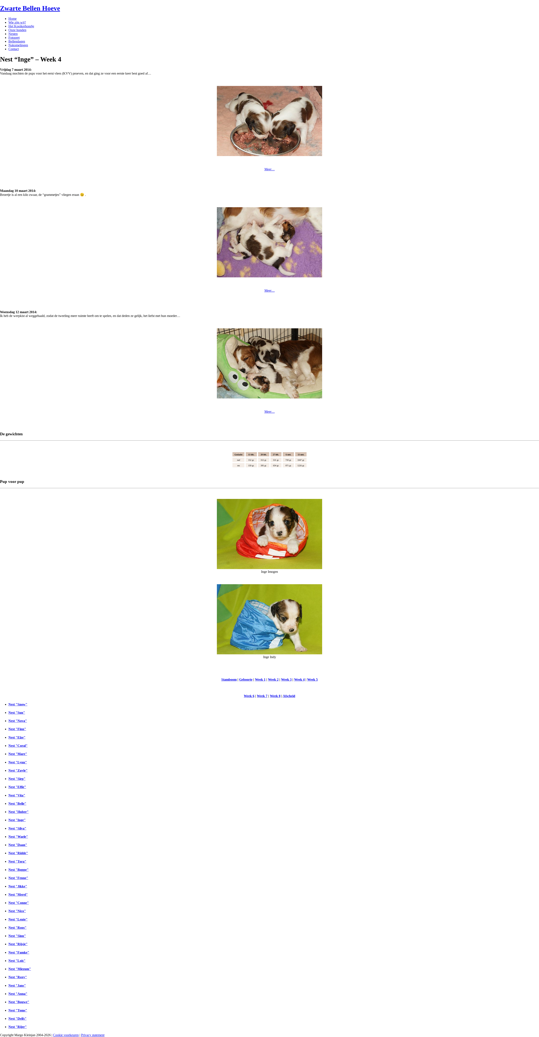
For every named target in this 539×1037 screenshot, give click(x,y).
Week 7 (262, 696)
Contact (13, 49)
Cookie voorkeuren (66, 1035)
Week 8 (275, 696)
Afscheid (289, 696)
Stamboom (229, 679)
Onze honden (17, 30)
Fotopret (14, 37)
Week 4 (299, 679)
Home (12, 18)
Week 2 (273, 679)
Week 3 (286, 679)
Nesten (13, 34)
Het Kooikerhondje (21, 26)
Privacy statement (92, 1035)
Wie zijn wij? (17, 22)
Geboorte (245, 679)
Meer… (269, 169)
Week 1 (260, 679)
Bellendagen (16, 41)
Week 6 (249, 696)
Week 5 (312, 679)
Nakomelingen (18, 45)
